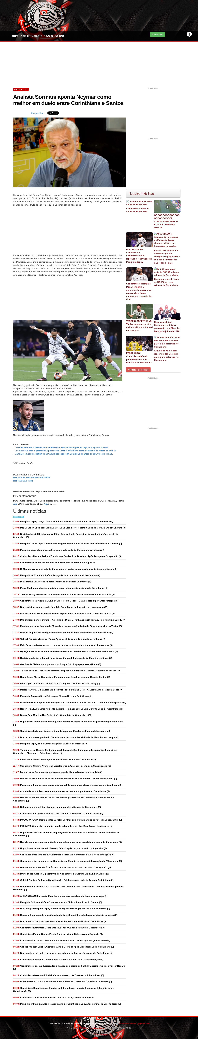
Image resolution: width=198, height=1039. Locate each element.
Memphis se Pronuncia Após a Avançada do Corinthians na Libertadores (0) (56, 575)
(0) (65, 569)
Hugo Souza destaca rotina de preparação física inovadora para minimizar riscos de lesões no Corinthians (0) (66, 834)
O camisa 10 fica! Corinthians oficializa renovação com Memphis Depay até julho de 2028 (167, 327)
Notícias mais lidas (23, 481)
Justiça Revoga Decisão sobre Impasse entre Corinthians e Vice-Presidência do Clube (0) (64, 594)
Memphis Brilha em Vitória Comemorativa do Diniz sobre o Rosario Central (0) (57, 902)
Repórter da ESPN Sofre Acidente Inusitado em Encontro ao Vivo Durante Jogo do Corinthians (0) (68, 709)
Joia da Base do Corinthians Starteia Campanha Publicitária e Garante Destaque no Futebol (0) (67, 670)
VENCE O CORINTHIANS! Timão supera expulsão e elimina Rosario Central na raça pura (139, 326)
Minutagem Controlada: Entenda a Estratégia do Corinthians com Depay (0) (56, 683)
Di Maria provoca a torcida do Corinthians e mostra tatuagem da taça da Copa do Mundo (61, 447)
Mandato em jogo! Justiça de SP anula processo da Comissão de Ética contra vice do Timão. (64, 454)
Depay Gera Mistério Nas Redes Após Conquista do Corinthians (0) (52, 715)
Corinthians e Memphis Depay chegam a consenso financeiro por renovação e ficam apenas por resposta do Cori (139, 291)
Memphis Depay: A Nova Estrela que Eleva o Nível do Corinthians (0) (52, 696)
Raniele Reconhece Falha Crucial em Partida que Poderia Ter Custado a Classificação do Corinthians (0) (63, 799)
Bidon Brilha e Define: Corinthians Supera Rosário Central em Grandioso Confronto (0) (62, 981)
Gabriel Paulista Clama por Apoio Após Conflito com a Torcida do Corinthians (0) (59, 639)
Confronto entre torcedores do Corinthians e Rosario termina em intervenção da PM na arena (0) (67, 861)
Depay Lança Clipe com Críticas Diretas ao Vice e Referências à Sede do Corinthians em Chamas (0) (69, 527)
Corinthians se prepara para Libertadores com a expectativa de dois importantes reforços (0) (65, 600)
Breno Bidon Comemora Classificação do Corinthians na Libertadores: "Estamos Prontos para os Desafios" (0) (68, 888)
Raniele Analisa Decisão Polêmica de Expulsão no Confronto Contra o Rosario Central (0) (64, 613)
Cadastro (37, 35)
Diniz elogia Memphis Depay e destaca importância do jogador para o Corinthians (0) (61, 908)
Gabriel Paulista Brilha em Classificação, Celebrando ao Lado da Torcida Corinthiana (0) (63, 880)
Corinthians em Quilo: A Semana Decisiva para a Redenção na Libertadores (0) (58, 813)
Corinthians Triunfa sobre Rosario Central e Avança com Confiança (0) (53, 997)
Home (15, 35)
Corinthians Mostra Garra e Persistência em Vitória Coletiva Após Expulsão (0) (58, 934)
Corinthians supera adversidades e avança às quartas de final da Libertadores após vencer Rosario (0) (69, 967)
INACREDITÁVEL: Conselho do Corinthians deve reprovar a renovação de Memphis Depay (139, 255)
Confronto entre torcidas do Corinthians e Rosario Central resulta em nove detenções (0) (63, 854)
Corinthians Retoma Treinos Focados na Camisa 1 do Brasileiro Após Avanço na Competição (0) (67, 556)
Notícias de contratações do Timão (31, 477)
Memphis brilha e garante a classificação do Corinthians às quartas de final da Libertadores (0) (67, 1004)
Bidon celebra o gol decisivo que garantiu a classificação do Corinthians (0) (57, 807)
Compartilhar (37, 113)
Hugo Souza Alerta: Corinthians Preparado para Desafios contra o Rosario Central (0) (61, 677)
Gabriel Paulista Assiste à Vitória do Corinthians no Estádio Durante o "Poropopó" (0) (62, 867)
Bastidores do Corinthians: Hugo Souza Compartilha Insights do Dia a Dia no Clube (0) (62, 658)
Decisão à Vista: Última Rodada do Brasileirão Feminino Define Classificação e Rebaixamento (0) (68, 689)
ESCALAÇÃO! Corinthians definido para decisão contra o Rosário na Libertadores (139, 358)
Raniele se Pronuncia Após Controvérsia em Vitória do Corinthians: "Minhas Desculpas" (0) (65, 778)
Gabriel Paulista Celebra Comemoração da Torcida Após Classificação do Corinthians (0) (63, 947)
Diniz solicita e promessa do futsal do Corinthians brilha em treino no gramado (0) (60, 607)
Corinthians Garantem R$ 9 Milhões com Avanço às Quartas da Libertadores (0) (58, 975)
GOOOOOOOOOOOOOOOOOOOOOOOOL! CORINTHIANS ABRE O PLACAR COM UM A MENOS (167, 221)
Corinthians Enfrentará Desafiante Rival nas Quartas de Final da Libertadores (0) (59, 927)
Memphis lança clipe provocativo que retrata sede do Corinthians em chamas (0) (59, 550)
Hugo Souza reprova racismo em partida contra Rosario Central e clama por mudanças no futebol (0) (68, 723)
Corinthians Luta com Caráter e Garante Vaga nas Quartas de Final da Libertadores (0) (62, 731)
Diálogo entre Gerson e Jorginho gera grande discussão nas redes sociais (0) (57, 772)
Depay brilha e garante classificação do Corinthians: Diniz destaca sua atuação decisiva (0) (65, 915)
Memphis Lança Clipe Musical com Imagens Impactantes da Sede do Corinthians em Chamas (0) (67, 543)
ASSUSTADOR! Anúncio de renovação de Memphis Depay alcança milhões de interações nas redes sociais (167, 256)
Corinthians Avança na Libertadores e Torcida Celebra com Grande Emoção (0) (58, 959)
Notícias (25, 35)
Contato (59, 35)
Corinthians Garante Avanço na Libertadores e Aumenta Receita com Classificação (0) (62, 766)
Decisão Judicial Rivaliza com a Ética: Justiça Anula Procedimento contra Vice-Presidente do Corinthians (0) (65, 535)
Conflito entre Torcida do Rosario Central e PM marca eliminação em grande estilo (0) (61, 940)
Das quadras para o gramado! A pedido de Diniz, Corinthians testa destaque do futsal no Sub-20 (65, 450)
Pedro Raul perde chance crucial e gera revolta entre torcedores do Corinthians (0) (60, 588)
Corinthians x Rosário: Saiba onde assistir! (138, 210)
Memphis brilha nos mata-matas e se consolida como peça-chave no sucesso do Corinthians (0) (67, 785)
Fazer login (157, 34)
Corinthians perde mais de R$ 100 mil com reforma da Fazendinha (166, 282)
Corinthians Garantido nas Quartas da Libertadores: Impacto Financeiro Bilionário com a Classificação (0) (63, 989)
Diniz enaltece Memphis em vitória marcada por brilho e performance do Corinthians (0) (62, 953)
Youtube (48, 35)
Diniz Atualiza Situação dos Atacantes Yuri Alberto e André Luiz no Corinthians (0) (60, 921)
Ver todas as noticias (138, 370)
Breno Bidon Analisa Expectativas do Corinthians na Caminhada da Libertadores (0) (61, 873)
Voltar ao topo (100, 1034)
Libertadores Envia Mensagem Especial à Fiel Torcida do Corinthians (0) (55, 759)
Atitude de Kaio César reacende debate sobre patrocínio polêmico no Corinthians (166, 355)
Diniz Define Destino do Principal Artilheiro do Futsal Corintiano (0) (52, 581)
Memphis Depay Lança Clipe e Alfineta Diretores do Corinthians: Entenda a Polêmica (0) (63, 521)
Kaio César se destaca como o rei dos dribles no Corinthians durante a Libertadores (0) (63, 645)
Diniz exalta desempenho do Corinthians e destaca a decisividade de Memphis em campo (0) (65, 737)
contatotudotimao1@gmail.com (134, 1023)
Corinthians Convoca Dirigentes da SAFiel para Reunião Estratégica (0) (54, 562)
